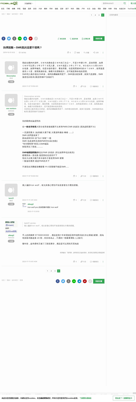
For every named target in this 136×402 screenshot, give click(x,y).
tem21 (11, 198)
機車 (45, 9)
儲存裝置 (15, 14)
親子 (67, 9)
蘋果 (29, 9)
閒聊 (104, 9)
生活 (88, 9)
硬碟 (21, 14)
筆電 (18, 9)
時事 (110, 9)
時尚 (72, 9)
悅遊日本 (122, 9)
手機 (8, 9)
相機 (13, 9)
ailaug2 (31, 204)
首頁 (2, 9)
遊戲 (56, 9)
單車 (51, 9)
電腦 (24, 9)
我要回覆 (99, 38)
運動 (77, 9)
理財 (99, 9)
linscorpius (11, 76)
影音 (35, 9)
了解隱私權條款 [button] (85, 398)
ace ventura (11, 108)
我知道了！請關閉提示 (123, 398)
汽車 (40, 9)
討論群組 (28, 3)
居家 (61, 9)
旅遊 (94, 9)
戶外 (83, 9)
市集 (115, 9)
